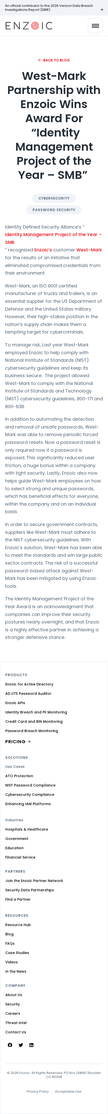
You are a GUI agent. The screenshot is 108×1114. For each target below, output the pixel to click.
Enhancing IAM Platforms (28, 804)
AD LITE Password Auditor (28, 694)
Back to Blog (56, 60)
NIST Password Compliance (30, 785)
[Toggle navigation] (95, 25)
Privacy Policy (38, 1092)
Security (12, 1004)
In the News (15, 971)
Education (14, 848)
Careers (12, 1013)
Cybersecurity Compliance (29, 795)
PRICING (15, 741)
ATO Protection (19, 776)
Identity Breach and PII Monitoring (36, 712)
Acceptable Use (68, 1092)
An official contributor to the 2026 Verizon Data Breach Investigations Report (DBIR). (49, 8)
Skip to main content (8, 10)
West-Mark (89, 250)
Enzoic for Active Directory (29, 684)
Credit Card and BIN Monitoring (34, 721)
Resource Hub (18, 925)
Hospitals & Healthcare (26, 829)
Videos (11, 962)
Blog (9, 934)
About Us (13, 995)
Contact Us (15, 1032)
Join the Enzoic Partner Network (34, 881)
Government (16, 839)
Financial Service (20, 857)
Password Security (54, 209)
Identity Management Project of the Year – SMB (53, 238)
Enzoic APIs (15, 703)
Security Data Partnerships (29, 890)
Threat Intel (16, 1023)
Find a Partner (18, 899)
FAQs (10, 943)
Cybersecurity (54, 198)
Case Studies (17, 953)
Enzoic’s (43, 250)
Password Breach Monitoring (31, 731)
